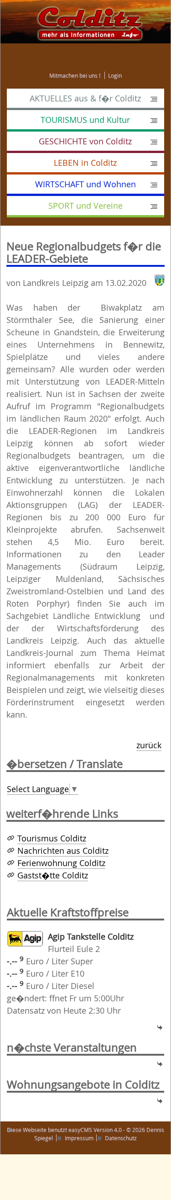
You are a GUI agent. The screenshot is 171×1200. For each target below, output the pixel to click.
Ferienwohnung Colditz (61, 862)
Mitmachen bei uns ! (74, 75)
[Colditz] (85, 21)
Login (115, 75)
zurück (148, 745)
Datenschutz (121, 1138)
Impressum (79, 1138)
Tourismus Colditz (51, 838)
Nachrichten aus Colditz (63, 850)
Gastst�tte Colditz (52, 875)
